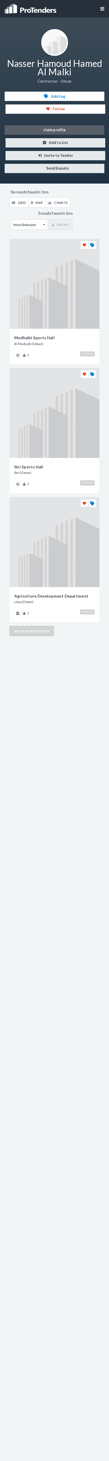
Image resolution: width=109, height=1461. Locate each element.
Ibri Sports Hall (28, 467)
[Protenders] (31, 6)
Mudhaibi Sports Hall (34, 337)
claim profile (54, 130)
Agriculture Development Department (51, 596)
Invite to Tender (58, 155)
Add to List (58, 143)
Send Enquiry (57, 168)
